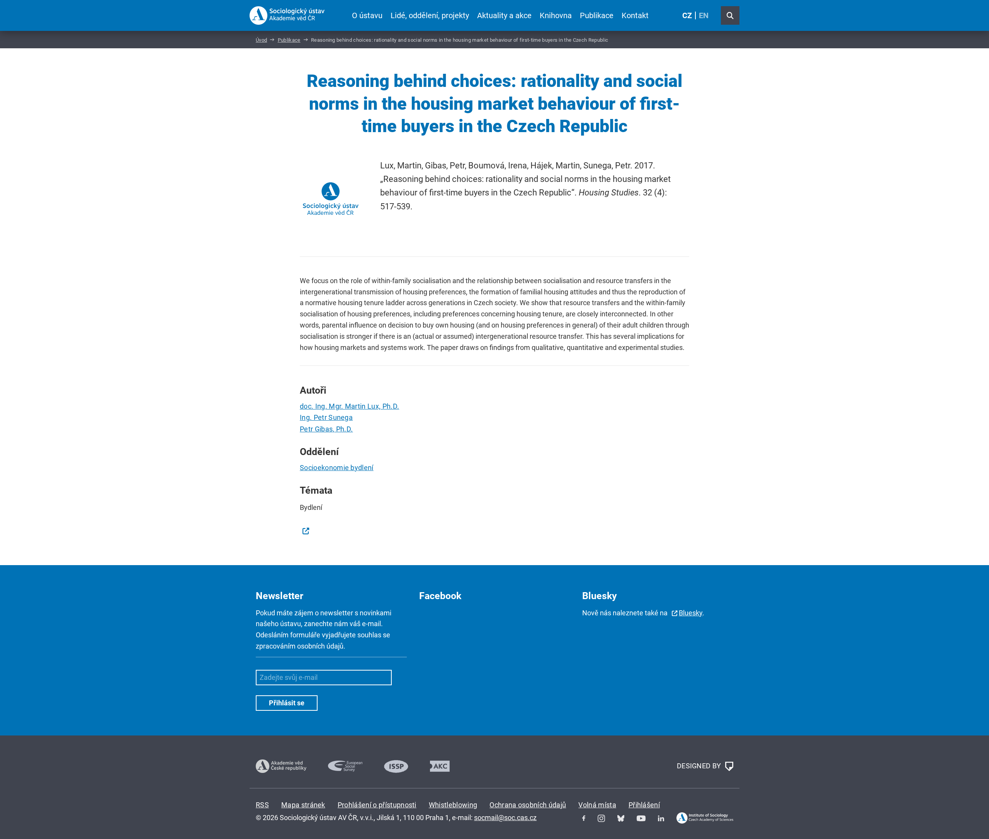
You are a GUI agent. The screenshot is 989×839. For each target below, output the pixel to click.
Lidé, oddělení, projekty (430, 15)
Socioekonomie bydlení (337, 468)
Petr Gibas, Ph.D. (326, 429)
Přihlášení (644, 805)
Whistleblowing (453, 805)
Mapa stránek (303, 805)
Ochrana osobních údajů (527, 805)
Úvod (261, 40)
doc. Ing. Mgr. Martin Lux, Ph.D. (349, 406)
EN (704, 15)
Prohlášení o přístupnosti (377, 805)
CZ (687, 15)
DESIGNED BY (700, 765)
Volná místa (597, 805)
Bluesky (690, 613)
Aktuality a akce (504, 15)
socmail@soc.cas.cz (505, 818)
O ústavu (367, 15)
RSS (262, 805)
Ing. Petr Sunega (326, 417)
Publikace (596, 15)
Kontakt (635, 15)
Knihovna (556, 15)
